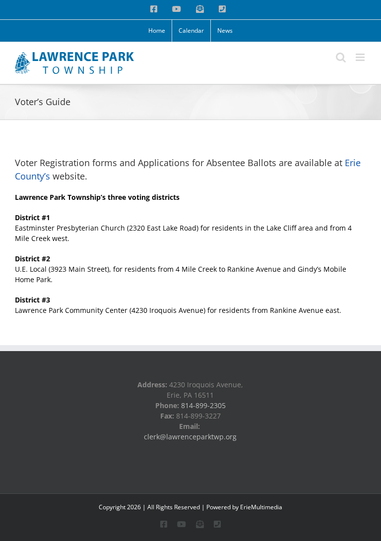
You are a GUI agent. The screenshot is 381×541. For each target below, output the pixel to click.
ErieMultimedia (261, 507)
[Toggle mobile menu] (361, 57)
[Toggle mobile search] (341, 57)
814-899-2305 (203, 405)
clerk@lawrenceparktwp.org (190, 436)
